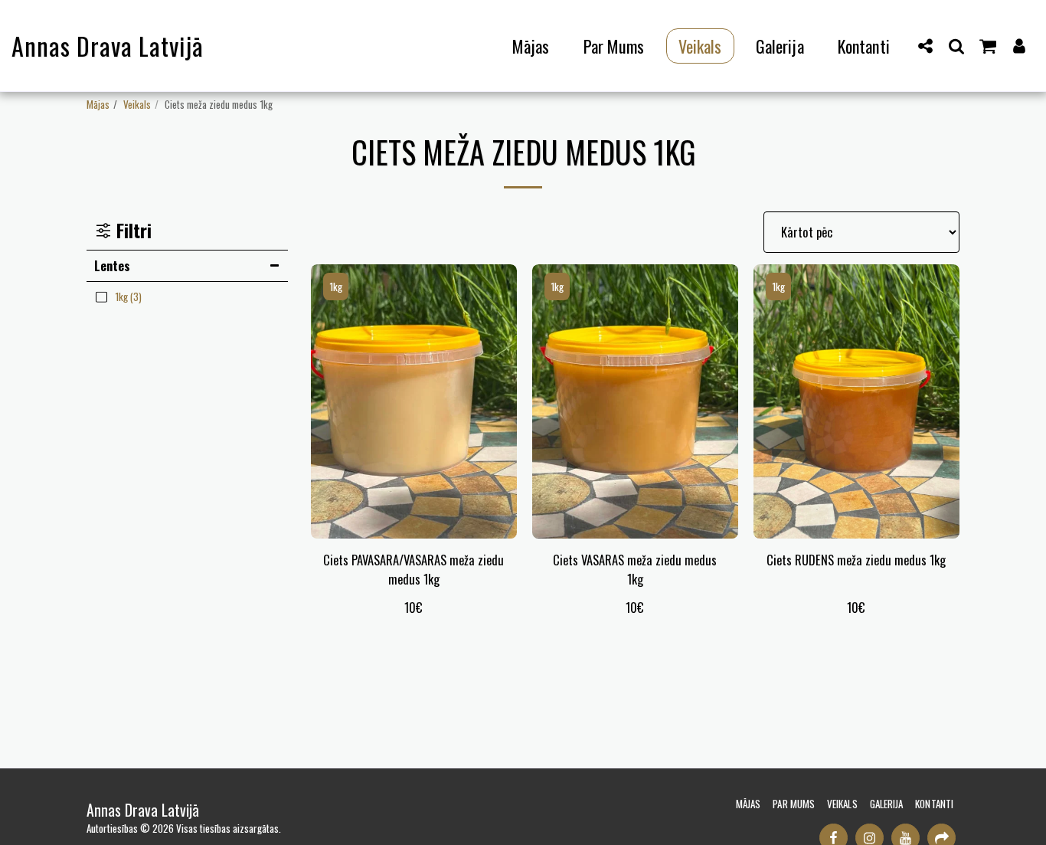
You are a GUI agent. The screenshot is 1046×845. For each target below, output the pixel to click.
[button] (925, 45)
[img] (414, 401)
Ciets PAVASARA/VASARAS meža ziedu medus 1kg (413, 569)
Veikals (137, 104)
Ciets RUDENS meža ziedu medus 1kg (856, 560)
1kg (335, 286)
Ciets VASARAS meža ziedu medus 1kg (635, 569)
